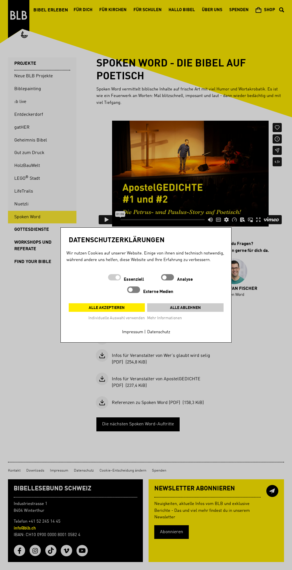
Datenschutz (158, 332)
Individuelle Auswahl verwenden (116, 318)
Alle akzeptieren (107, 308)
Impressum (132, 332)
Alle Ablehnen (185, 308)
